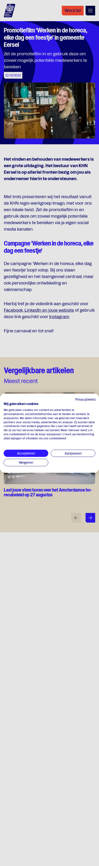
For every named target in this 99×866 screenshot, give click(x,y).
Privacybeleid (85, 399)
